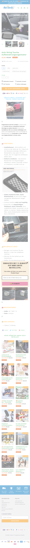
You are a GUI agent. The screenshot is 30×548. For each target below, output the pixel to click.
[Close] (27, 263)
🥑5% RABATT (15, 283)
